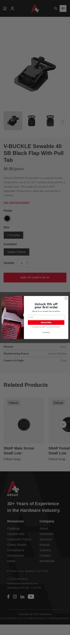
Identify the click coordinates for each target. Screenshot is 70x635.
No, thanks (46, 332)
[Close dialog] (66, 298)
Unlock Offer (46, 322)
